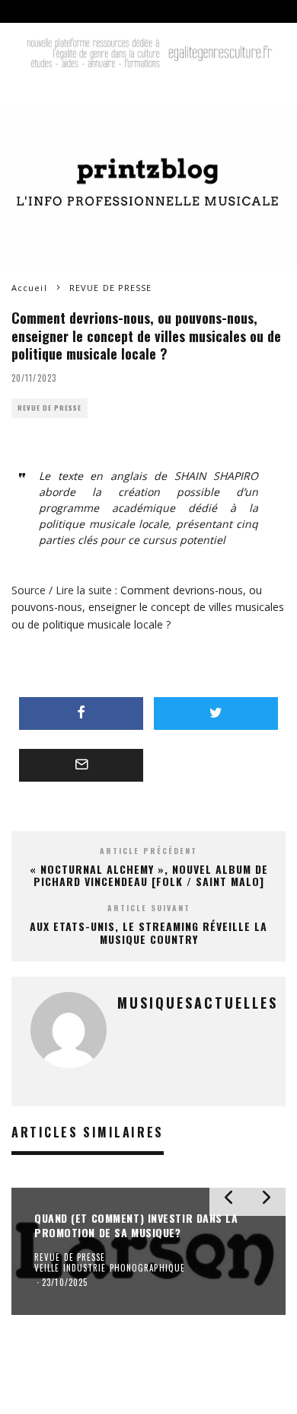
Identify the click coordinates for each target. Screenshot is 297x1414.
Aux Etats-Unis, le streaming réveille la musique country (148, 932)
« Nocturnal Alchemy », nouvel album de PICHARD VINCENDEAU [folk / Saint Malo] (149, 875)
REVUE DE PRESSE (49, 408)
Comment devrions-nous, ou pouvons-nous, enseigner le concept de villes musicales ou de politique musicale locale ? (147, 607)
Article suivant (148, 907)
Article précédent (148, 850)
